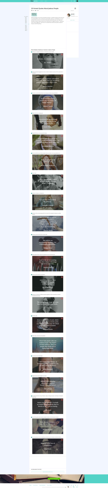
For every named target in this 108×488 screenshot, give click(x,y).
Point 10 (26, 29)
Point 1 (26, 17)
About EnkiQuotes (42, 485)
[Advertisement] (47, 31)
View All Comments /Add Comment (48, 471)
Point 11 (26, 30)
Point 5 (26, 22)
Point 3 (26, 20)
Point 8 (26, 26)
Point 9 (26, 27)
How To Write (49, 485)
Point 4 (26, 21)
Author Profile (72, 20)
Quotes (33, 10)
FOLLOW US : (68, 485)
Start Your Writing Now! (54, 478)
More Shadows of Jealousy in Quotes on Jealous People (26, 16)
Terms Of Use (35, 485)
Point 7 (26, 25)
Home (30, 485)
